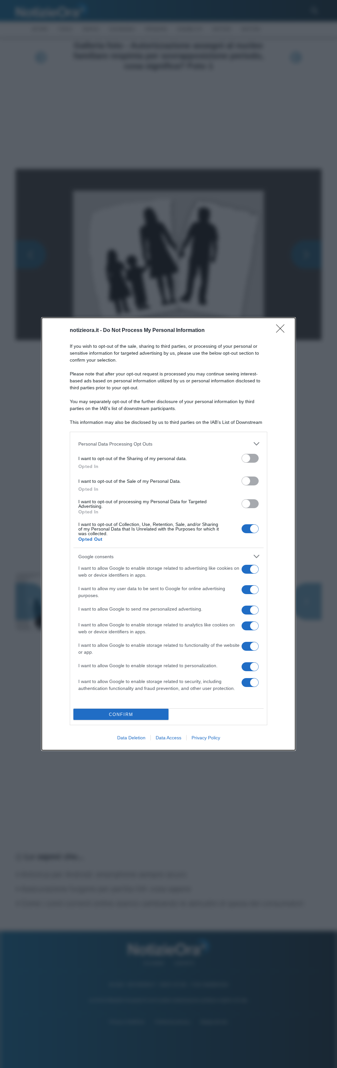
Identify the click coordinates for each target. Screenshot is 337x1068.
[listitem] (168, 443)
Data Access (168, 737)
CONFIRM (121, 714)
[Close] (282, 330)
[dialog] (168, 534)
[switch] (250, 458)
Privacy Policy (206, 737)
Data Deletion (131, 737)
